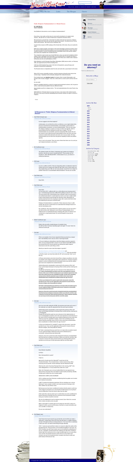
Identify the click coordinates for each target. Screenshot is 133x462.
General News (91, 154)
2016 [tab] (88, 127)
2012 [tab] (88, 136)
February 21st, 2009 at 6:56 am (42, 163)
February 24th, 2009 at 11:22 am (43, 302)
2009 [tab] (88, 142)
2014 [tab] (88, 131)
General (92, 20)
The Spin (90, 161)
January (89, 109)
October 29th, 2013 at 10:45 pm (42, 416)
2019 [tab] (88, 120)
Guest (92, 33)
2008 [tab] (88, 145)
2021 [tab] (88, 115)
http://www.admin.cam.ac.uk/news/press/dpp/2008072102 (53, 252)
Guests (84, 11)
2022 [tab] (88, 113)
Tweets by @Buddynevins (87, 70)
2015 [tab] (88, 129)
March (89, 107)
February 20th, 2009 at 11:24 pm (43, 118)
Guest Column (91, 155)
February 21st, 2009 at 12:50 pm (43, 177)
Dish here (90, 152)
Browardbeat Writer (92, 151)
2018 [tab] (88, 122)
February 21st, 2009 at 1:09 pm (42, 187)
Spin (92, 28)
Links (58, 11)
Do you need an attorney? (92, 66)
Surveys (92, 24)
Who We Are (45, 11)
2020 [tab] (88, 118)
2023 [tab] (88, 111)
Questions (92, 37)
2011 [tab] (88, 138)
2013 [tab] (88, 133)
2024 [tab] (88, 106)
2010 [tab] (88, 140)
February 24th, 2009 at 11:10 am (43, 234)
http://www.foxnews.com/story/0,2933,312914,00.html (52, 251)
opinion (89, 156)
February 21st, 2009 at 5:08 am (42, 148)
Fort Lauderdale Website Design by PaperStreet (60, 460)
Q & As (89, 158)
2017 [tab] (88, 124)
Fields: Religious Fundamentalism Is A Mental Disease (49, 24)
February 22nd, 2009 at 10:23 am (43, 221)
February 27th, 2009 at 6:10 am (42, 347)
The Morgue (71, 11)
